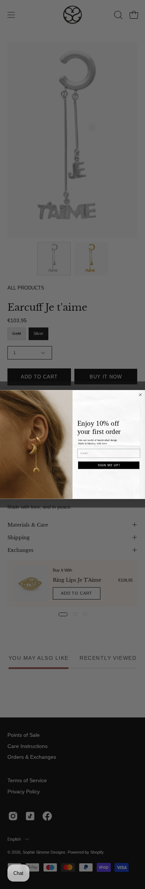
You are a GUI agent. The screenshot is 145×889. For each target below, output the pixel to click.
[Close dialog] (140, 394)
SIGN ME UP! (109, 465)
